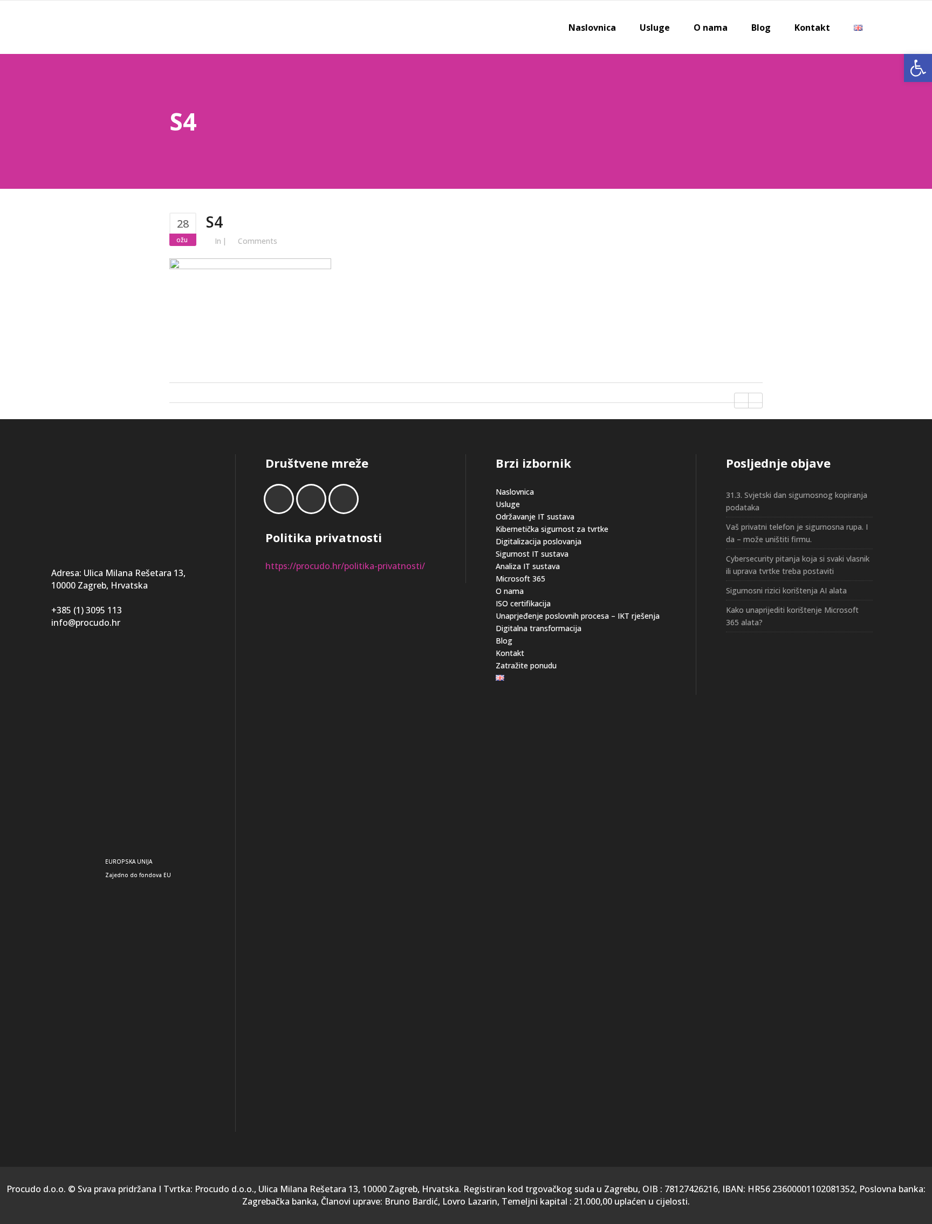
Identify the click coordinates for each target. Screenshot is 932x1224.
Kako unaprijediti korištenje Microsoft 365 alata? (792, 616)
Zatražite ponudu (526, 665)
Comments (257, 241)
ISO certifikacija (523, 603)
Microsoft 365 (520, 578)
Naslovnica (515, 492)
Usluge (508, 504)
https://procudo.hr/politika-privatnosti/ (345, 566)
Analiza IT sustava (528, 566)
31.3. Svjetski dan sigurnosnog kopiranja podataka (796, 501)
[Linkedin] (314, 499)
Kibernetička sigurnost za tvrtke (552, 529)
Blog (504, 640)
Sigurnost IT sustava (532, 554)
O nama (510, 591)
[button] (918, 68)
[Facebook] (281, 499)
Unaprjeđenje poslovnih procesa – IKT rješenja (578, 616)
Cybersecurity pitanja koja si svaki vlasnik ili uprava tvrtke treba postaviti (797, 564)
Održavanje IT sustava (535, 516)
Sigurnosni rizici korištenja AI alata (786, 590)
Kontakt (510, 653)
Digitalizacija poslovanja (538, 541)
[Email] (346, 499)
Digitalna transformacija (538, 628)
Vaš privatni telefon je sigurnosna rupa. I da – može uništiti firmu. (797, 533)
